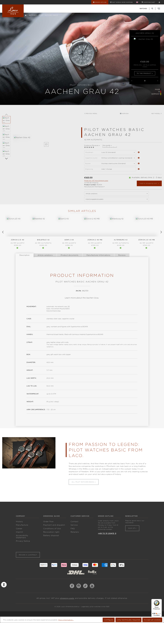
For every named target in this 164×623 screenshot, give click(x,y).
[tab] (24, 255)
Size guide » (107, 145)
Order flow (48, 522)
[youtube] (92, 586)
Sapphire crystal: (91, 158)
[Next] (6, 158)
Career (19, 529)
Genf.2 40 (69, 241)
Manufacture (22, 525)
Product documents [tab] (69, 255)
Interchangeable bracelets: (95, 199)
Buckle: (88, 163)
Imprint (19, 532)
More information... (66, 620)
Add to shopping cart (148, 183)
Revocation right (51, 532)
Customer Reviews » (92, 145)
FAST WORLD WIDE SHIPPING (122, 2)
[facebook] (72, 586)
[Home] (25, 15)
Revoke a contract (28, 555)
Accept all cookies (152, 620)
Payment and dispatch (54, 525)
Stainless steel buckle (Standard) (113, 163)
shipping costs (67, 598)
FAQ (73, 529)
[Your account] (159, 2)
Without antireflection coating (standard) (116, 158)
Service (74, 525)
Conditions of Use (52, 529)
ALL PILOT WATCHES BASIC (83, 482)
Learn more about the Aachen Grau (82, 298)
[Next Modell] (157, 81)
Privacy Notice (23, 541)
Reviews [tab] (122, 255)
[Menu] (160, 600)
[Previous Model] (131, 81)
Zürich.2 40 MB (95, 241)
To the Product (144, 73)
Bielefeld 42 (43, 241)
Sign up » (132, 528)
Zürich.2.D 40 (18, 241)
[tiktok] (85, 586)
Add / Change (106, 169)
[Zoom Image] (46, 144)
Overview (125, 113)
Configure (108, 620)
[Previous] (6, 114)
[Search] (152, 8)
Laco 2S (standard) (108, 152)
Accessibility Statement (22, 536)
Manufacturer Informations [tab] (98, 255)
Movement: (89, 152)
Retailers (75, 532)
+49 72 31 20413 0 (107, 533)
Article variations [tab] (45, 255)
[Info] (138, 152)
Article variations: (92, 193)
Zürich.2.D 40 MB (146, 241)
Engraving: (89, 169)
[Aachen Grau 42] (46, 137)
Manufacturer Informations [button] (93, 187)
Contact (74, 522)
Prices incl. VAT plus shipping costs (145, 66)
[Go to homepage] (13, 11)
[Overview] (145, 81)
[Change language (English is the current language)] (137, 2)
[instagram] (78, 586)
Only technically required (128, 620)
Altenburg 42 (120, 241)
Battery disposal (51, 535)
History (19, 522)
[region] (41, 141)
